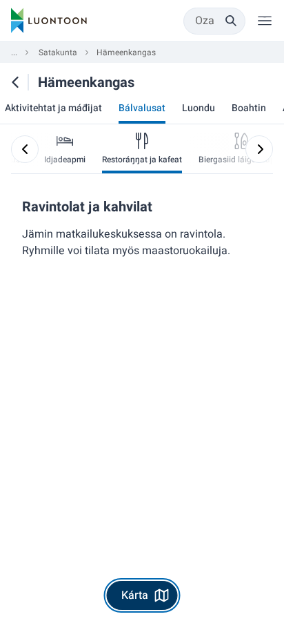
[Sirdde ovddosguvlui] (259, 149)
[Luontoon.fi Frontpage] (49, 21)
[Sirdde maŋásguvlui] (25, 149)
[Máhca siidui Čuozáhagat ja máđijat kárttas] (15, 82)
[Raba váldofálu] (264, 20)
